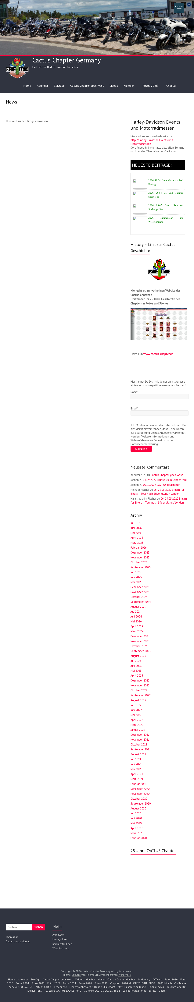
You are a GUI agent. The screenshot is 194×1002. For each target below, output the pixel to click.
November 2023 (140, 641)
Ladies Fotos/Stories (134, 990)
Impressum (12, 937)
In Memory (144, 979)
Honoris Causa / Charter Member (116, 979)
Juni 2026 (136, 528)
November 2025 (140, 557)
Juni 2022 (136, 710)
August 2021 (138, 754)
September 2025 (141, 567)
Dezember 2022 (140, 680)
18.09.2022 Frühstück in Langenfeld (165, 480)
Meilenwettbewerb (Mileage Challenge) (92, 987)
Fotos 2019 (101, 983)
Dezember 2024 (140, 587)
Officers (157, 979)
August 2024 (138, 606)
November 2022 (140, 685)
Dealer (163, 990)
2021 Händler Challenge (132, 987)
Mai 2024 (136, 621)
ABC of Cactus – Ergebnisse (51, 987)
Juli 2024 (136, 611)
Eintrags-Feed (60, 939)
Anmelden (58, 934)
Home (27, 85)
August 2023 (138, 656)
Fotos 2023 (38, 983)
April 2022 (137, 720)
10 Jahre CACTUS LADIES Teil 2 (63, 990)
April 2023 (137, 675)
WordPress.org (60, 948)
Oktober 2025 (139, 562)
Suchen (38, 927)
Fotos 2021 (69, 983)
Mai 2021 (136, 769)
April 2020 (137, 828)
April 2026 (137, 538)
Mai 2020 (136, 823)
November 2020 (140, 793)
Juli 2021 (136, 759)
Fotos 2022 (53, 983)
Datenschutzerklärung (18, 941)
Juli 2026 (136, 523)
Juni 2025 (136, 577)
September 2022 (141, 695)
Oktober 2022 (139, 690)
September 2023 (141, 651)
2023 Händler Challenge (172, 983)
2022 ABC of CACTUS (21, 987)
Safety (152, 990)
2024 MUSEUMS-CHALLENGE (138, 983)
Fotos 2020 (85, 983)
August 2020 (138, 808)
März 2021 (137, 779)
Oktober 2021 (139, 744)
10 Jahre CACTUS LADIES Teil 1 (102, 990)
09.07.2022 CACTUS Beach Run (161, 485)
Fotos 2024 (22, 983)
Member (129, 85)
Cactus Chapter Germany (66, 60)
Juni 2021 (136, 764)
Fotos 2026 (150, 85)
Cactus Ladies (156, 987)
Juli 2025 (136, 572)
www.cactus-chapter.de (158, 354)
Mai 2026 (136, 533)
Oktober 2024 (139, 597)
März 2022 (137, 725)
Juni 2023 (136, 665)
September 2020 (141, 803)
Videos (114, 85)
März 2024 (137, 631)
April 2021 (137, 774)
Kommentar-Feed (62, 944)
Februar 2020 (139, 838)
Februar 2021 (139, 784)
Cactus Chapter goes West (87, 85)
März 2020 (137, 833)
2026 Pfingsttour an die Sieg (163, 226)
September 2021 (141, 749)
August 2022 (138, 700)
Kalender (42, 85)
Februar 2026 (139, 547)
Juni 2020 (136, 818)
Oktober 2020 (139, 798)
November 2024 (140, 592)
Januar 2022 (138, 729)
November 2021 (140, 739)
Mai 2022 (136, 715)
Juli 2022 (136, 705)
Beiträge (59, 85)
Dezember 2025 (140, 552)
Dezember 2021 (140, 734)
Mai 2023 (136, 670)
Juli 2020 (136, 813)
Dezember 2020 (140, 789)
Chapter (171, 85)
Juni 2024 (136, 616)
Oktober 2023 (139, 646)
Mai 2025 (136, 582)
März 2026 (137, 542)
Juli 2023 (136, 661)
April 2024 (137, 626)
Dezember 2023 (140, 636)
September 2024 (141, 602)
